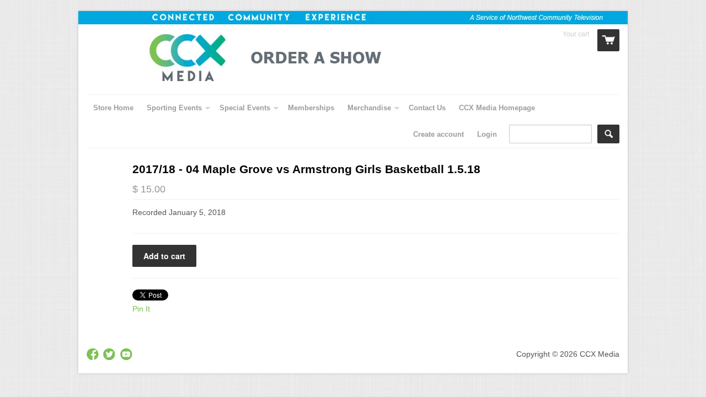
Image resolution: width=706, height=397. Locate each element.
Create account (438, 134)
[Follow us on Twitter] (110, 355)
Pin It (141, 308)
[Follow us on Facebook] (94, 355)
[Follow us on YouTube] (127, 355)
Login (487, 134)
